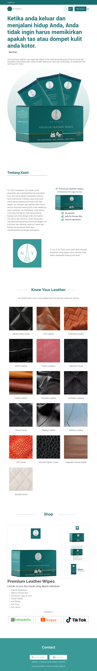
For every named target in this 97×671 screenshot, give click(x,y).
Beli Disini (80, 9)
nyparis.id (10, 2)
